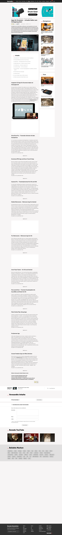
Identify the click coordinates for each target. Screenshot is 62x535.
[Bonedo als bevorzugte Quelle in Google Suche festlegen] (17, 24)
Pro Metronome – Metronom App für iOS (21, 65)
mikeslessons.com (19, 357)
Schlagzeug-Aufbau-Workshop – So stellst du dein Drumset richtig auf (23, 378)
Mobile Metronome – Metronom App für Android (22, 63)
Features (17, 18)
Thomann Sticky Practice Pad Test (46, 96)
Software (43, 1)
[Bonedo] (10, 1)
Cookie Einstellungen (42, 531)
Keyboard (32, 1)
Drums (29, 1)
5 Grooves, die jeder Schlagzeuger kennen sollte (19, 375)
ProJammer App (16, 73)
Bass (20, 1)
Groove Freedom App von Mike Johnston (21, 75)
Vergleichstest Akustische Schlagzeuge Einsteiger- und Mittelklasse (22, 379)
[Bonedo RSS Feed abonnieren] (54, 1)
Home (12, 18)
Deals (51, 1)
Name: (12, 416)
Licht (37, 1)
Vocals (40, 1)
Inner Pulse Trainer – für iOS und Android (20, 66)
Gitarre (17, 1)
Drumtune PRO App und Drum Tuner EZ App (21, 59)
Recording (23, 1)
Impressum (40, 527)
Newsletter (12, 531)
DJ (26, 1)
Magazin (47, 1)
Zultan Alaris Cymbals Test (45, 106)
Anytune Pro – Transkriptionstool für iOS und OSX (22, 61)
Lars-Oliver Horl (52, 388)
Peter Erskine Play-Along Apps (19, 71)
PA (35, 1)
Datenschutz (41, 528)
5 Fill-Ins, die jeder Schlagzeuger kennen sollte (19, 376)
